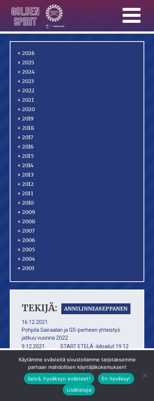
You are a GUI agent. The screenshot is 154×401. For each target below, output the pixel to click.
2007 (26, 230)
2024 (26, 71)
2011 (25, 193)
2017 (25, 137)
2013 (25, 174)
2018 (25, 128)
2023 (25, 81)
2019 (25, 118)
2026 (26, 53)
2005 (26, 249)
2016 (25, 146)
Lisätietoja (79, 390)
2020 (26, 109)
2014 (25, 165)
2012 (25, 184)
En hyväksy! (116, 379)
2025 (25, 62)
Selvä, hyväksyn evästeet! (59, 379)
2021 (25, 100)
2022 (25, 90)
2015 (25, 156)
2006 (26, 240)
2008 (26, 221)
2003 (25, 268)
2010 (25, 202)
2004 (26, 258)
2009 (26, 212)
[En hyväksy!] (144, 375)
